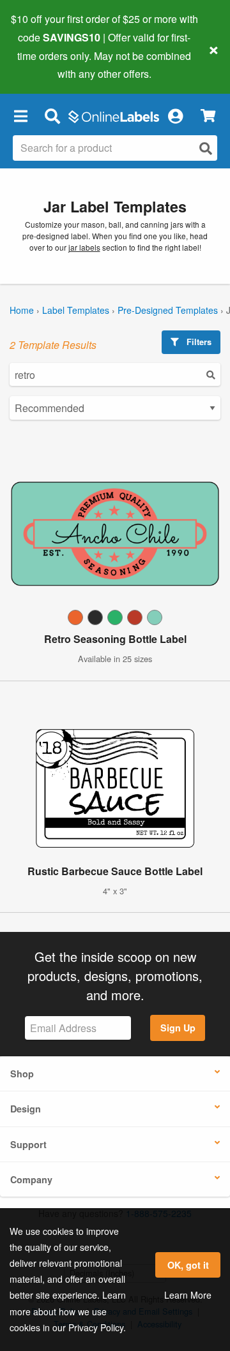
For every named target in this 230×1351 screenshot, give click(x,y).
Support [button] (28, 1144)
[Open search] (205, 148)
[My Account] (175, 115)
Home (22, 310)
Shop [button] (22, 1073)
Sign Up (177, 1027)
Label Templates (75, 310)
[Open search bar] (52, 115)
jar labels (84, 247)
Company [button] (31, 1179)
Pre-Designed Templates (168, 310)
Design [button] (25, 1108)
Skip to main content (46, 64)
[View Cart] (208, 116)
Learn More (187, 1294)
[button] (20, 115)
